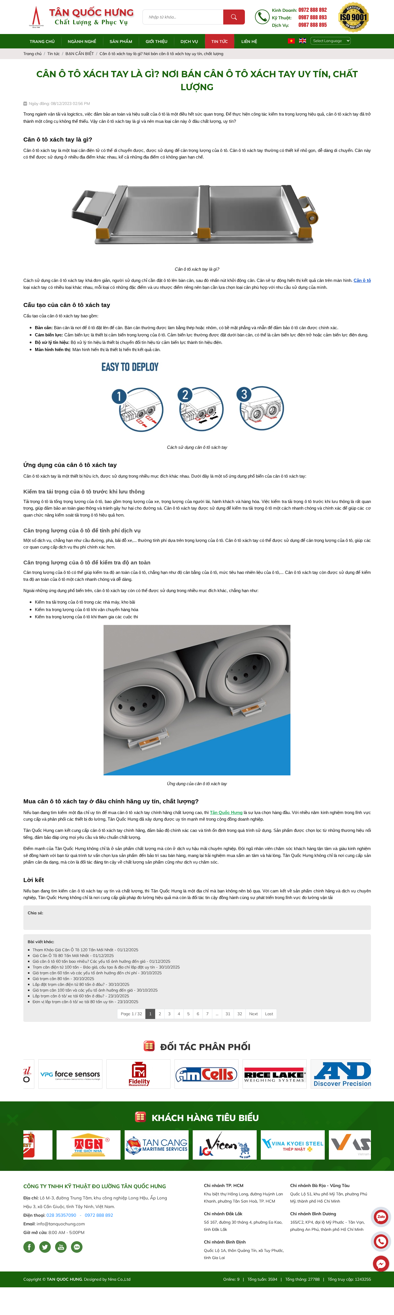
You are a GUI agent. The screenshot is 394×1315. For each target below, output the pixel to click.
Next (253, 1013)
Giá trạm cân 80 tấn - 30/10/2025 (63, 978)
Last (269, 1013)
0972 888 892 (99, 1215)
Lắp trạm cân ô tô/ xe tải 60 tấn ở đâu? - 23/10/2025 (81, 996)
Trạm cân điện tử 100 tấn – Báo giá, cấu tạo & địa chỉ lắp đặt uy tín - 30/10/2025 (106, 967)
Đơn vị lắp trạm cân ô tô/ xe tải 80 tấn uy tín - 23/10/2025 (85, 1001)
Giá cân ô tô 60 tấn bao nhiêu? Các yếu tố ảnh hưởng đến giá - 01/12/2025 (101, 961)
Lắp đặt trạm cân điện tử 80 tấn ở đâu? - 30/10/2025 (81, 984)
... (217, 1013)
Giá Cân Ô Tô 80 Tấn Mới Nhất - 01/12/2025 (73, 955)
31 (228, 1013)
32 (239, 1013)
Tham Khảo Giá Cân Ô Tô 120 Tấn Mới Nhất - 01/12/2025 (85, 949)
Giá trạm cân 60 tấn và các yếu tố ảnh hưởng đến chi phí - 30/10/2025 (97, 972)
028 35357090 (61, 1215)
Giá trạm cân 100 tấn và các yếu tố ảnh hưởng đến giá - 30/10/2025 (95, 990)
